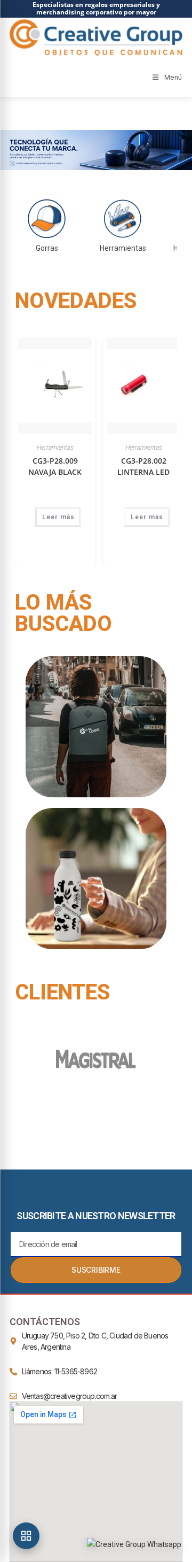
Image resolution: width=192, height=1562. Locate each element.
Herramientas (53, 447)
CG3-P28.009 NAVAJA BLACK (53, 466)
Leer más (57, 517)
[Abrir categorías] (26, 1535)
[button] (96, 150)
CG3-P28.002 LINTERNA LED (142, 466)
